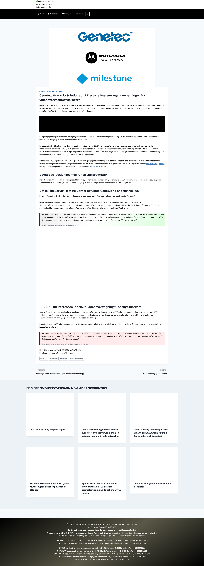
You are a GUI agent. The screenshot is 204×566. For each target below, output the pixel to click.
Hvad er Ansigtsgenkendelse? (155, 372)
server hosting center (155, 164)
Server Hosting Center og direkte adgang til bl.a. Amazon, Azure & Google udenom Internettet (150, 432)
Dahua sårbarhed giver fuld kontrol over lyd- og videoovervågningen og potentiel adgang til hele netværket (100, 432)
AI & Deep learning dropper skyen (47, 429)
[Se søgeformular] (88, 14)
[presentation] (50, 409)
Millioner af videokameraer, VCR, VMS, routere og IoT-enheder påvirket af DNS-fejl (49, 486)
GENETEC (42, 91)
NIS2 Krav (94, 167)
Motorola (59, 91)
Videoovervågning (76, 359)
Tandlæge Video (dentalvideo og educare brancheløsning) (60, 372)
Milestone (51, 91)
